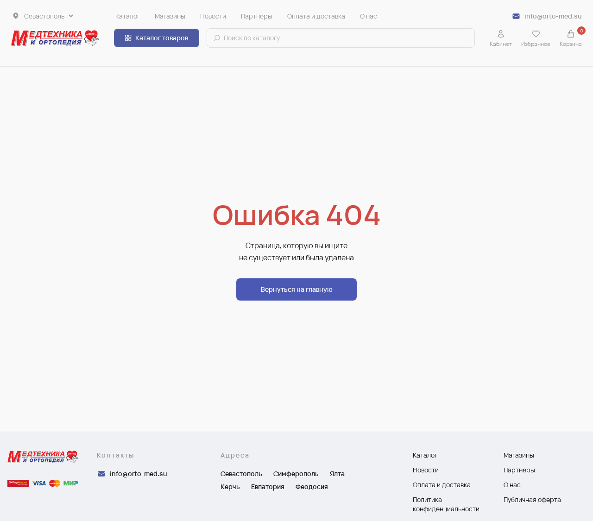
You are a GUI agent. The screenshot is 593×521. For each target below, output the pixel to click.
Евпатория (267, 486)
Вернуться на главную (297, 289)
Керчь (230, 486)
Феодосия (312, 486)
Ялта (337, 473)
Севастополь (241, 473)
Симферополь (296, 473)
